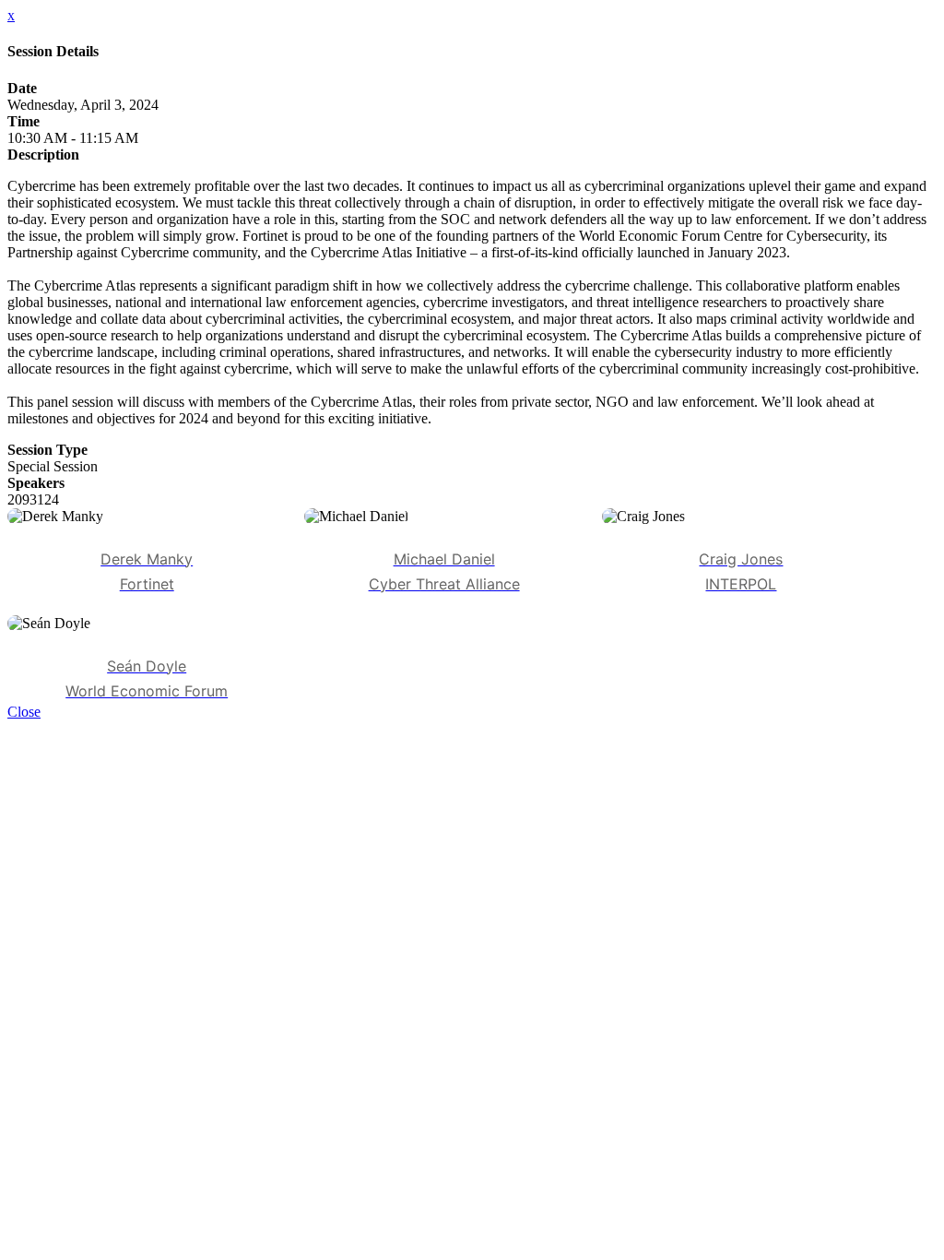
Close (24, 711)
